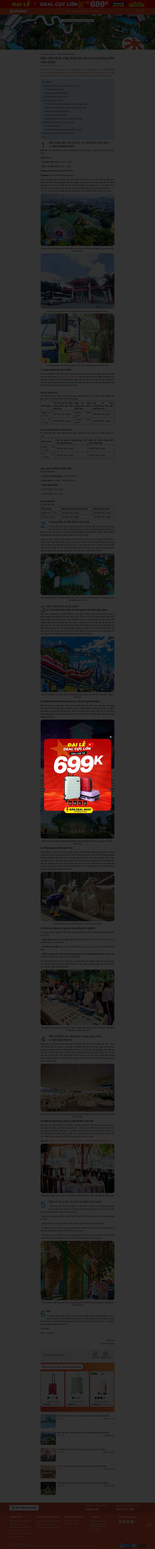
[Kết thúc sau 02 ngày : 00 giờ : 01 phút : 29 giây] (77, 812)
